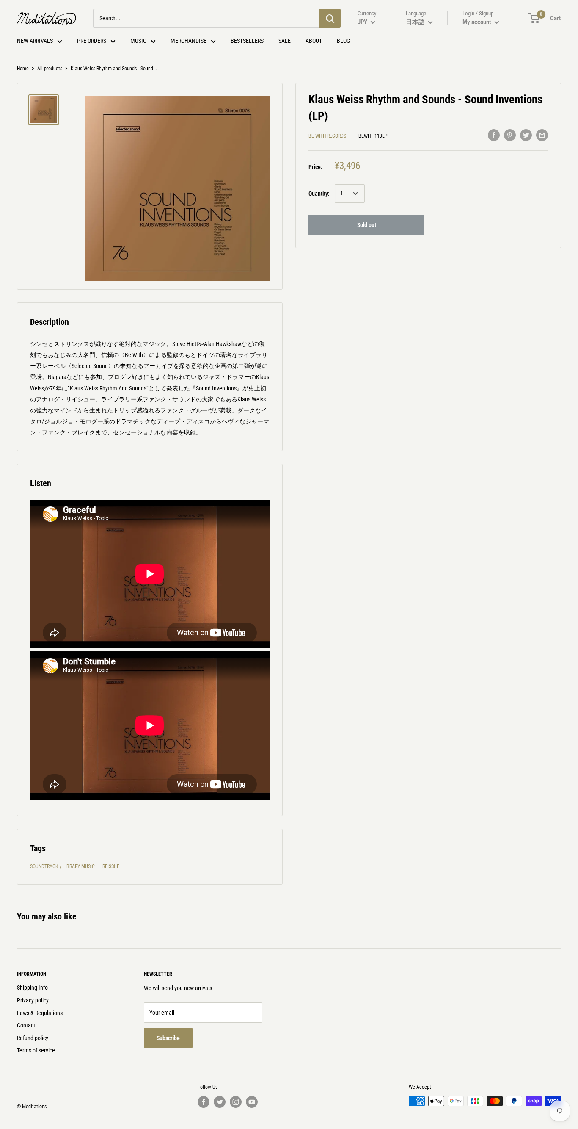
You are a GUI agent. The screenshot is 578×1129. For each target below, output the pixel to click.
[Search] (330, 18)
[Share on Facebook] (494, 135)
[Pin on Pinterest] (510, 135)
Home (23, 69)
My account (477, 22)
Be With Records (327, 136)
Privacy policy (33, 1000)
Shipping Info (32, 987)
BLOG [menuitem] (343, 40)
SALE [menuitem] (284, 40)
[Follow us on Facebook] (203, 1102)
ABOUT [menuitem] (314, 40)
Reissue (110, 866)
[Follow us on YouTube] (252, 1102)
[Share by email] (542, 135)
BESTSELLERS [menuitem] (247, 40)
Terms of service (36, 1050)
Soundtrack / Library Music (62, 866)
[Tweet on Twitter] (526, 135)
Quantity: (319, 193)
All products (49, 69)
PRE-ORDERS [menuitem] (91, 40)
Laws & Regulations (40, 1013)
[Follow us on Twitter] (220, 1102)
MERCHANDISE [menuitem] (188, 40)
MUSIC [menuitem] (138, 40)
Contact (26, 1025)
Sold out (366, 224)
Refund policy (32, 1038)
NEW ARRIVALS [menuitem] (35, 40)
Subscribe (168, 1038)
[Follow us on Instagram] (236, 1102)
